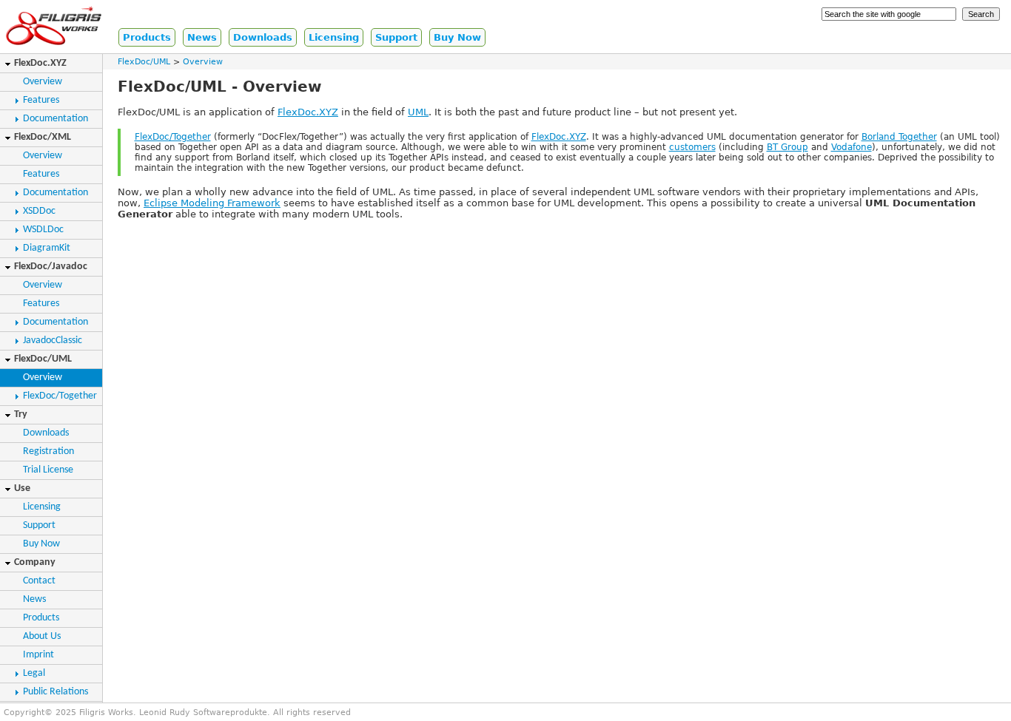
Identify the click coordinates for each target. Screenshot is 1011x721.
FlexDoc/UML (43, 359)
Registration (48, 451)
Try (20, 414)
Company (35, 562)
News (202, 37)
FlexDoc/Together (60, 396)
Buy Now (457, 37)
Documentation (55, 118)
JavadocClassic (52, 340)
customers (692, 147)
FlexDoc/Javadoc (50, 266)
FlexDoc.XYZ (40, 63)
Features (41, 100)
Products (147, 37)
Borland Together (899, 137)
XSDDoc (39, 211)
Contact (39, 580)
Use (22, 488)
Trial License (48, 469)
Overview (42, 81)
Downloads (262, 37)
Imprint (38, 654)
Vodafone (851, 147)
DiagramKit (46, 248)
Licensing (334, 37)
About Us (42, 636)
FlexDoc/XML (42, 137)
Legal (34, 673)
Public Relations (55, 691)
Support (396, 37)
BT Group (787, 147)
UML (418, 112)
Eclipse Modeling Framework (212, 203)
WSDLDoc (43, 229)
